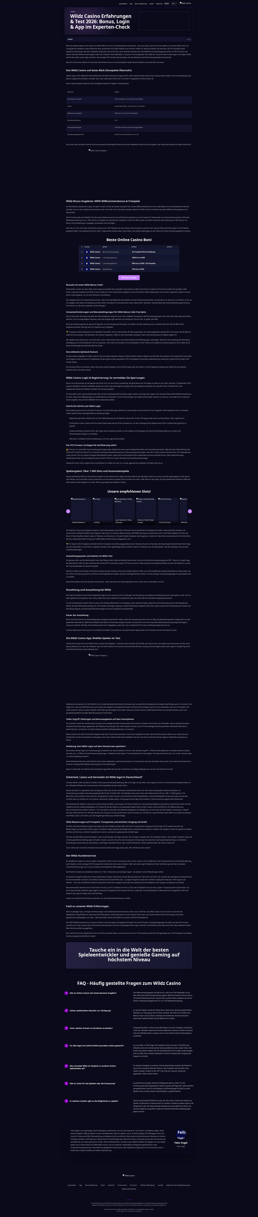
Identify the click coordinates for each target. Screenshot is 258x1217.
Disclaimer (133, 1185)
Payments (159, 4)
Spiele (151, 4)
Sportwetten (123, 4)
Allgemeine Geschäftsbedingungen (178, 1185)
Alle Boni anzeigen (129, 277)
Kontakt (160, 1185)
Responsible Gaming (129, 1189)
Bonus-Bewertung (141, 4)
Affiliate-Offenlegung (147, 1185)
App (131, 4)
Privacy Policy (122, 1185)
